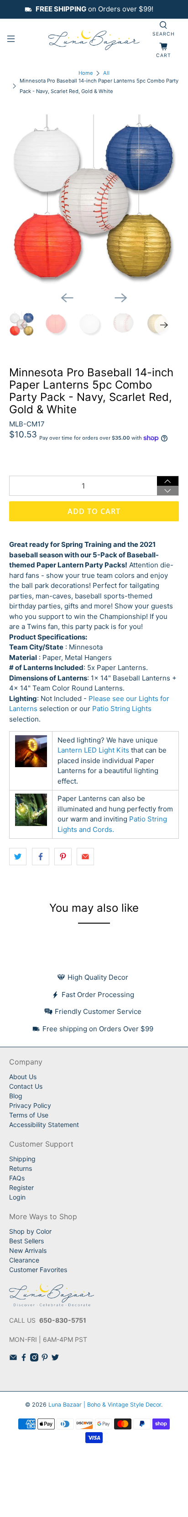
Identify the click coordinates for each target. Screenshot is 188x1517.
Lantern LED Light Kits (93, 750)
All (106, 73)
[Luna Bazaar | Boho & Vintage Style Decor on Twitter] (55, 1359)
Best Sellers (26, 1241)
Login (17, 1197)
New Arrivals (28, 1250)
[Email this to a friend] (85, 856)
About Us (23, 1077)
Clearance (24, 1260)
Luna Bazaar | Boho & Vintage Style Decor (104, 1404)
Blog (15, 1096)
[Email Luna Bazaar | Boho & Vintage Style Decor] (13, 1359)
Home (85, 73)
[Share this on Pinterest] (63, 856)
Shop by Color (30, 1231)
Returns (20, 1168)
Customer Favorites (38, 1269)
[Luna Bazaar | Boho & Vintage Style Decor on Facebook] (24, 1359)
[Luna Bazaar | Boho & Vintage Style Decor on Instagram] (34, 1359)
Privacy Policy (30, 1105)
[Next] (121, 298)
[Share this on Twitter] (17, 856)
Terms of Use (28, 1115)
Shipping (22, 1159)
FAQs (17, 1178)
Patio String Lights (121, 708)
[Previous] (67, 298)
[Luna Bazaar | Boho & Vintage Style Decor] (94, 40)
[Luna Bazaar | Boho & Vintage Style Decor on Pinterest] (45, 1359)
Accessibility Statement (44, 1124)
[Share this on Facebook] (40, 856)
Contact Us (25, 1086)
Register (21, 1187)
